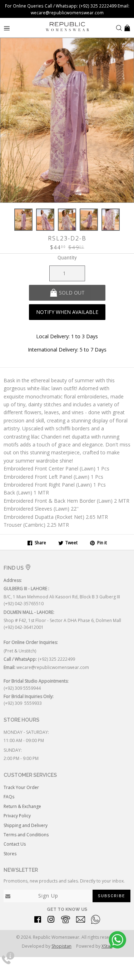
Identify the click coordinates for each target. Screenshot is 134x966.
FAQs (9, 797)
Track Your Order (21, 787)
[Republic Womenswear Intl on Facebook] (37, 921)
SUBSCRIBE (111, 896)
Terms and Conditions (26, 835)
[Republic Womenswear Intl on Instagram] (51, 921)
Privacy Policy (17, 816)
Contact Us (15, 844)
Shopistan (61, 946)
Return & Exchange (22, 806)
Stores (10, 854)
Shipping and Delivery (26, 825)
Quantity (67, 257)
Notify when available (67, 312)
